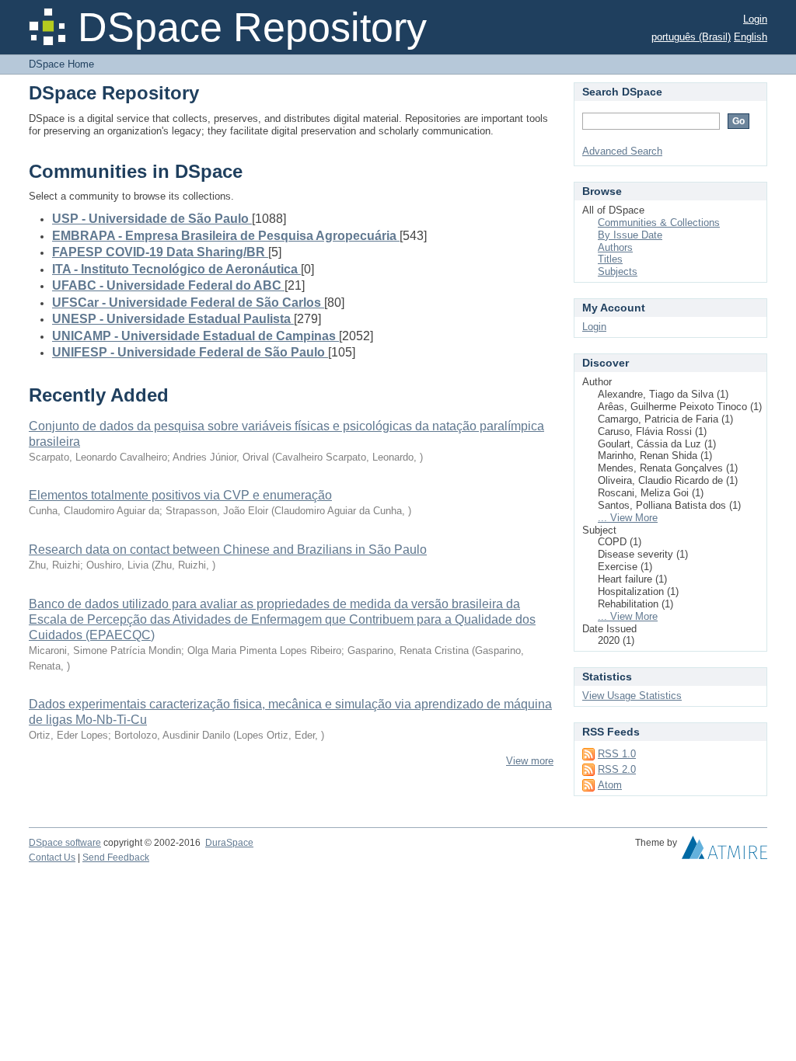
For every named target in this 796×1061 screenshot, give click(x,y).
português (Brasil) (691, 37)
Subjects (617, 271)
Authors (615, 247)
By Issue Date (630, 235)
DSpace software (65, 842)
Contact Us (52, 857)
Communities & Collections (659, 222)
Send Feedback (115, 857)
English (750, 37)
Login (755, 19)
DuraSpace (229, 842)
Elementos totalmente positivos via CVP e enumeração (180, 495)
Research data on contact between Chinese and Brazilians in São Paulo (228, 549)
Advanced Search (622, 151)
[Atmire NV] (724, 851)
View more (529, 761)
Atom (610, 785)
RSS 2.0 (617, 769)
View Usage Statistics (632, 695)
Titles (610, 259)
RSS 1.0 (617, 754)
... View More (628, 518)
